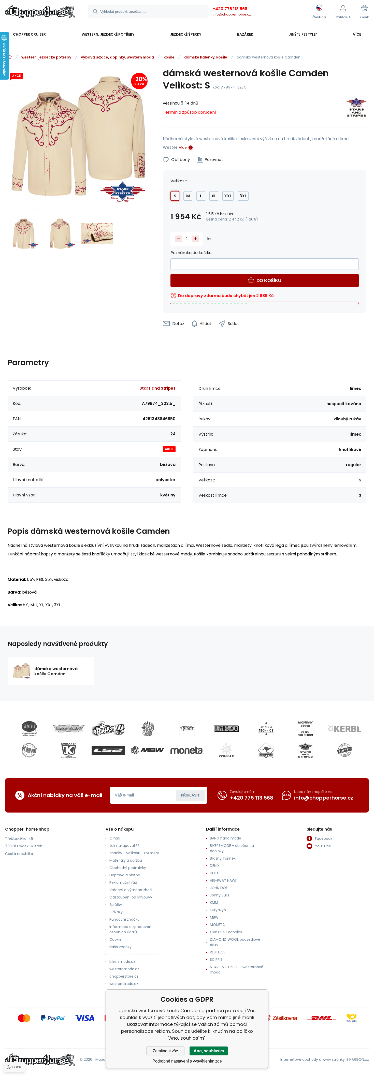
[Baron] (68, 728)
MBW (214, 917)
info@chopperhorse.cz (232, 14)
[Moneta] (187, 750)
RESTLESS (217, 952)
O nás (114, 838)
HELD (214, 873)
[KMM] (29, 750)
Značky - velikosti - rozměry (134, 853)
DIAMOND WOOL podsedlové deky (235, 942)
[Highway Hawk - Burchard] (305, 728)
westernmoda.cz (124, 968)
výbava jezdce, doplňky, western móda (117, 57)
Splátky (115, 904)
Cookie (115, 939)
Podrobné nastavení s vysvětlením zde (187, 1061)
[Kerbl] (344, 728)
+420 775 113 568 (230, 9)
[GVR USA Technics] (265, 728)
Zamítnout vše (165, 1051)
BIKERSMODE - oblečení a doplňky (232, 848)
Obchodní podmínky (127, 867)
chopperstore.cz (123, 976)
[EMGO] (226, 728)
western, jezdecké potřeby (46, 57)
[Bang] (29, 728)
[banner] (40, 12)
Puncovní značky (124, 919)
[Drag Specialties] (187, 728)
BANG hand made (225, 838)
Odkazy (116, 912)
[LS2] (108, 750)
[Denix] (147, 728)
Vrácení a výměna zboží (130, 889)
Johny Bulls (219, 895)
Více (183, 147)
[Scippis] (265, 750)
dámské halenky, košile (205, 57)
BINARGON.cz (358, 1059)
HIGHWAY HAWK (223, 880)
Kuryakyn (218, 909)
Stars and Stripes (157, 388)
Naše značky (120, 946)
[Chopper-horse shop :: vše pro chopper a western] (10, 57)
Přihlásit (190, 795)
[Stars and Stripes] (356, 108)
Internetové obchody (299, 1059)
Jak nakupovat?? (124, 845)
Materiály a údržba (125, 860)
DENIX (215, 865)
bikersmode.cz (122, 961)
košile (169, 57)
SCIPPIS (216, 959)
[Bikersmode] (108, 728)
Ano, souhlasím (209, 1051)
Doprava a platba (124, 875)
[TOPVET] (344, 750)
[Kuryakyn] (68, 750)
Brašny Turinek (223, 858)
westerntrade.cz (123, 983)
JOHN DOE (219, 887)
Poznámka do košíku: (191, 253)
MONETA (217, 924)
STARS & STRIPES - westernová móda (236, 969)
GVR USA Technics (226, 932)
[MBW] (147, 750)
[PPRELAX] (226, 750)
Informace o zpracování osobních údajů (130, 929)
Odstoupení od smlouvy (130, 897)
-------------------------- (135, 954)
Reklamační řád (123, 882)
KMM (214, 902)
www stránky (333, 1059)
